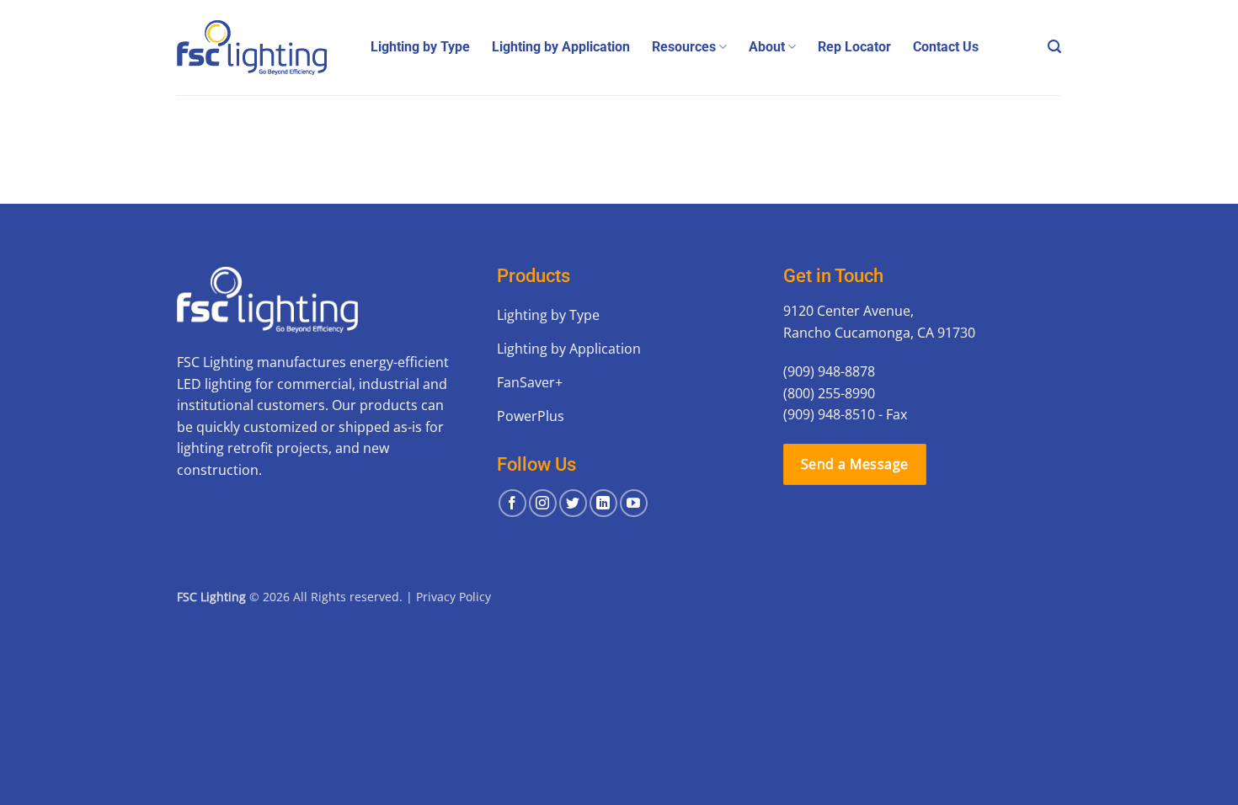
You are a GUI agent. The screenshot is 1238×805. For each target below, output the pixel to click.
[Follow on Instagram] (543, 503)
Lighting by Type (420, 47)
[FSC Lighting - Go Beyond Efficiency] (261, 47)
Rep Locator (854, 47)
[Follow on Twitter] (573, 503)
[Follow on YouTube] (634, 503)
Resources (684, 47)
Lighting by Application (561, 47)
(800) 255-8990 (829, 393)
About (767, 47)
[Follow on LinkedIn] (603, 503)
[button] (1054, 46)
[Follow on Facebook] (512, 503)
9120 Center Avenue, (848, 310)
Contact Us (946, 47)
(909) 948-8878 (829, 371)
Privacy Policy (453, 597)
